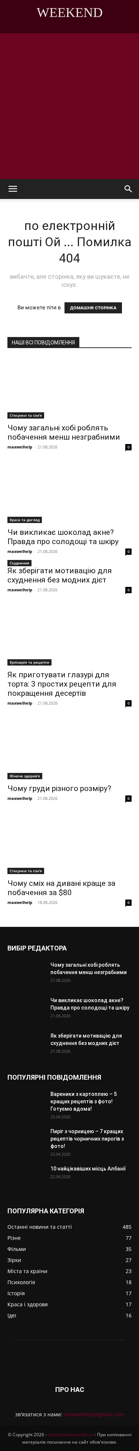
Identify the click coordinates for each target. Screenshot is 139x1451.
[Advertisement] (69, 106)
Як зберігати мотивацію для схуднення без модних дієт (59, 575)
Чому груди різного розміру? (59, 788)
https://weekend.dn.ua (70, 1434)
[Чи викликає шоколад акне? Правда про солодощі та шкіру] (69, 492)
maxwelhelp (19, 447)
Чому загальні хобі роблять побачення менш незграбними (63, 432)
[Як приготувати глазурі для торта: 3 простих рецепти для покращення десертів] (69, 635)
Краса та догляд (25, 519)
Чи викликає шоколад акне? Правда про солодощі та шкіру (63, 537)
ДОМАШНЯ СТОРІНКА (93, 307)
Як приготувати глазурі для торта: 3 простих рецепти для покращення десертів (61, 684)
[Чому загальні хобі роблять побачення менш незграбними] (69, 388)
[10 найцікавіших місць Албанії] (25, 1178)
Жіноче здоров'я (25, 775)
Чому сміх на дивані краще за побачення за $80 (61, 888)
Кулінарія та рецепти (29, 662)
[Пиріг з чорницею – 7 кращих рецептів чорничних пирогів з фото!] (25, 1140)
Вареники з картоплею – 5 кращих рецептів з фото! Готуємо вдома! (83, 1101)
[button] (12, 189)
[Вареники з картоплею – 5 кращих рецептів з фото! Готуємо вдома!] (25, 1103)
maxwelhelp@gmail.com (94, 1414)
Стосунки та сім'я (26, 415)
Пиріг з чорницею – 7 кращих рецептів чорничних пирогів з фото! (87, 1138)
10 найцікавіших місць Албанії (88, 1169)
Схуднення (19, 562)
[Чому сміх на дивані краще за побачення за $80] (69, 843)
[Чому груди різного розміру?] (69, 748)
